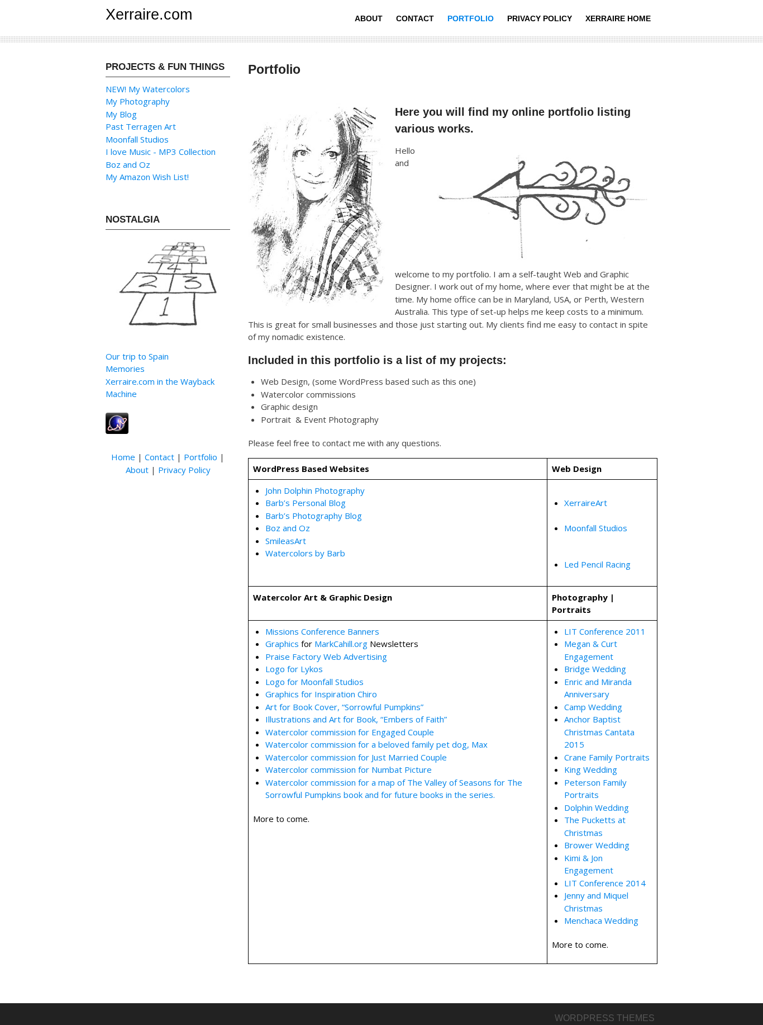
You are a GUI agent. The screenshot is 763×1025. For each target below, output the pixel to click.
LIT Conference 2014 (605, 883)
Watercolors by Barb (305, 553)
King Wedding (590, 769)
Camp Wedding (593, 706)
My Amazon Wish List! (147, 176)
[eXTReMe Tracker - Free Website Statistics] (117, 422)
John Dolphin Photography (315, 490)
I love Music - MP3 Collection (161, 151)
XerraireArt (585, 502)
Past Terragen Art (141, 126)
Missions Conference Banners (322, 631)
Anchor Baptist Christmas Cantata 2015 (599, 732)
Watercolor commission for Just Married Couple (356, 757)
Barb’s (278, 515)
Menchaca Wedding (601, 920)
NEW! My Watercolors (148, 89)
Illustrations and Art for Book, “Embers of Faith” (356, 719)
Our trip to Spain (137, 356)
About (369, 18)
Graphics (282, 643)
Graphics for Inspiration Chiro (321, 694)
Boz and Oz (287, 527)
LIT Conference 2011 (605, 631)
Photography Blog (327, 515)
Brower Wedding (597, 845)
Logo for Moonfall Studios (314, 681)
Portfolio (470, 18)
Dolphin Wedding (596, 807)
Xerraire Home (618, 18)
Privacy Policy (539, 18)
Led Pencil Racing (597, 564)
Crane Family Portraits (607, 757)
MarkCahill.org (341, 643)
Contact (415, 18)
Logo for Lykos (294, 668)
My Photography (138, 101)
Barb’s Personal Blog (305, 502)
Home (123, 456)
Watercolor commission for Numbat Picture (348, 769)
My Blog (121, 114)
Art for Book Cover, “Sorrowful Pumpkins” (344, 706)
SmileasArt (285, 540)
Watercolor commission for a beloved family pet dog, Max (376, 744)
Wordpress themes (605, 1018)
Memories (125, 368)
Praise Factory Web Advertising (326, 656)
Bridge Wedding (595, 668)
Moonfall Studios (595, 527)
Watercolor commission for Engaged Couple (349, 732)
